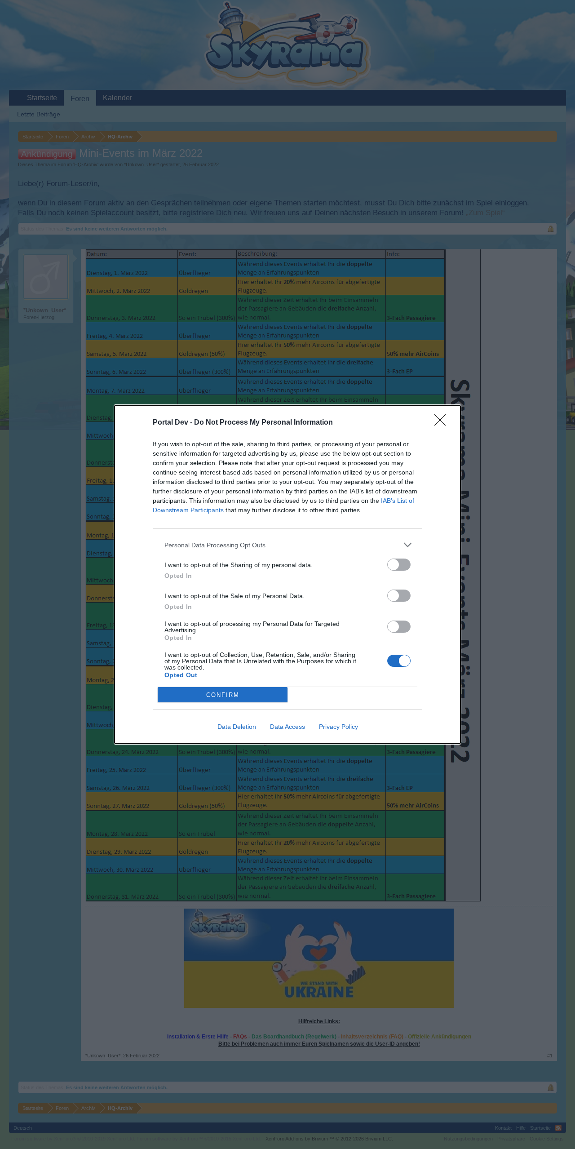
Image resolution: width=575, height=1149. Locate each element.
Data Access (287, 726)
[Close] (442, 422)
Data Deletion (236, 726)
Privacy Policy (338, 726)
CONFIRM (222, 695)
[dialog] (287, 574)
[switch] (399, 565)
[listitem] (287, 545)
